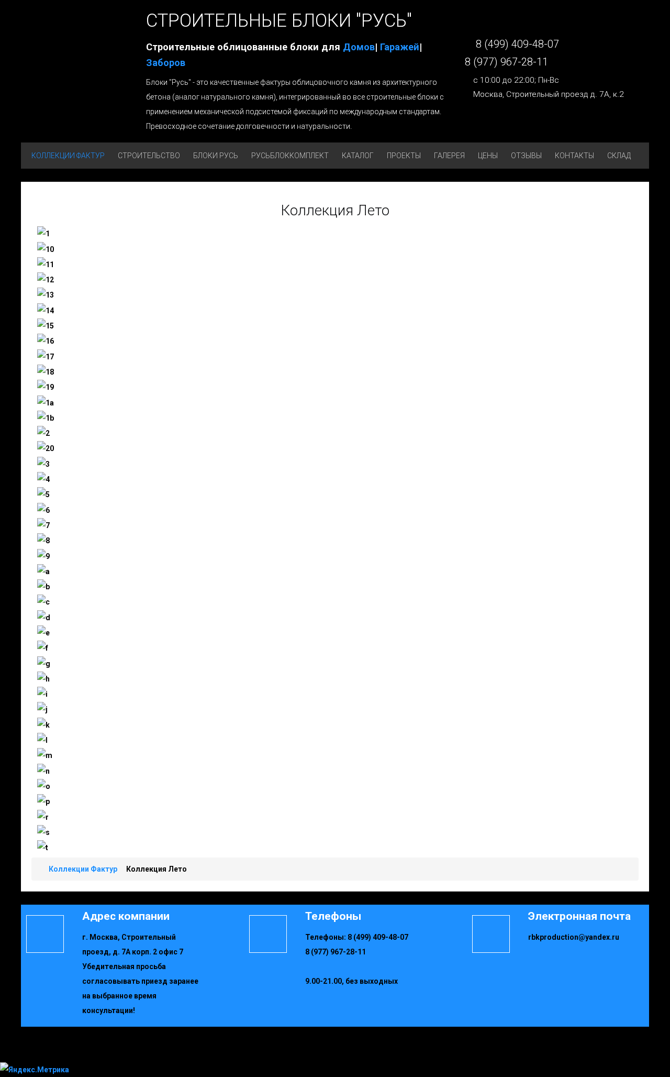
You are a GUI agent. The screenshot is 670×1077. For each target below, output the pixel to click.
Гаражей (399, 46)
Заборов (165, 62)
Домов (359, 46)
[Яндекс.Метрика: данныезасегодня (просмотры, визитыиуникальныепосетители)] (34, 1069)
